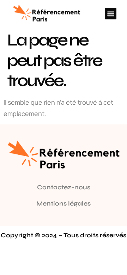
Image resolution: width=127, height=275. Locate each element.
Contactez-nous (63, 187)
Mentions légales (63, 203)
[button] (110, 13)
